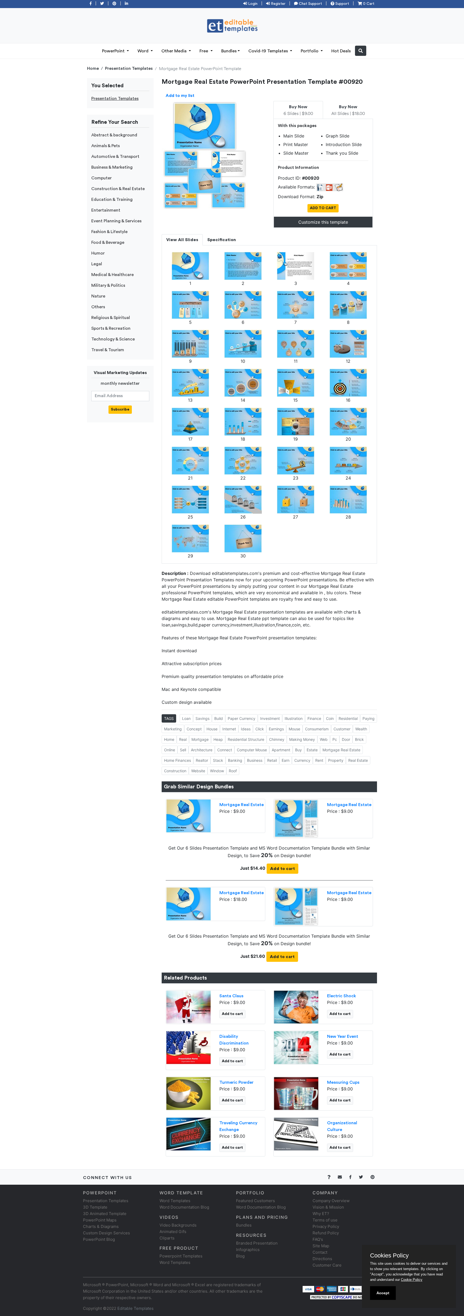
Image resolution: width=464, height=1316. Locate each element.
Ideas (246, 729)
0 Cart (368, 4)
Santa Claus (231, 996)
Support (341, 4)
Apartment (281, 750)
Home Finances (177, 760)
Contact (320, 1252)
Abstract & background (114, 135)
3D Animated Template (104, 1213)
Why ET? (321, 1213)
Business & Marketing (112, 167)
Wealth (361, 729)
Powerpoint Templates (181, 1256)
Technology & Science (113, 339)
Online (169, 750)
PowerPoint (114, 51)
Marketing (173, 729)
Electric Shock (341, 996)
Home (93, 68)
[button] (360, 51)
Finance (314, 718)
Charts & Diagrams (101, 1226)
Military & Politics (108, 285)
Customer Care (327, 1265)
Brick (359, 739)
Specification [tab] (221, 240)
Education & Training (112, 199)
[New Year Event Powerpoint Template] (296, 1047)
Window (217, 770)
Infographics (248, 1249)
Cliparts (167, 1238)
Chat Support (310, 4)
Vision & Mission (328, 1207)
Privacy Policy (326, 1226)
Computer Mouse (252, 750)
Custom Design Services (106, 1232)
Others (98, 307)
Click (259, 729)
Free (204, 51)
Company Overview (331, 1200)
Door (346, 739)
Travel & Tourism (107, 350)
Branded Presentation (257, 1243)
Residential (348, 718)
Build (218, 718)
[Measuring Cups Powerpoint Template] (296, 1093)
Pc (334, 739)
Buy (298, 750)
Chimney (276, 739)
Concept (194, 729)
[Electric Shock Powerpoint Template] (296, 1006)
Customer (342, 729)
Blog (240, 1256)
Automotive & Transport (115, 156)
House (212, 729)
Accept (382, 1293)
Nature (98, 296)
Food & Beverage (107, 242)
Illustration (294, 718)
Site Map (321, 1245)
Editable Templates (135, 1308)
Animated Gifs (173, 1231)
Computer (101, 178)
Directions (322, 1258)
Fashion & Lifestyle (109, 232)
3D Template (95, 1207)
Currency (302, 760)
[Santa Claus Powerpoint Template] (188, 1006)
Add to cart (282, 869)
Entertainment (105, 210)
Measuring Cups (343, 1082)
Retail (272, 760)
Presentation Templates (129, 68)
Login (252, 4)
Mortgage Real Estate (341, 750)
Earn (285, 760)
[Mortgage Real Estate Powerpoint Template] (188, 815)
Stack (218, 760)
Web (324, 739)
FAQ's (318, 1239)
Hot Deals (341, 51)
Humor (98, 253)
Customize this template (323, 222)
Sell (183, 750)
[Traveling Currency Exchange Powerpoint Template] (188, 1133)
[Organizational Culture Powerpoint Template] (296, 1133)
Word (143, 51)
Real (183, 739)
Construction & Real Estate (118, 189)
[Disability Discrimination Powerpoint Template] (188, 1047)
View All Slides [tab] (182, 240)
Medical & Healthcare (112, 275)
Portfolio (310, 51)
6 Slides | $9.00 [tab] (298, 110)
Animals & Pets (105, 146)
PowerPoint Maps (100, 1220)
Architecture (201, 750)
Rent (319, 760)
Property (335, 760)
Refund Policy (326, 1232)
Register (277, 4)
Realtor (202, 760)
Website (198, 770)
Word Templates (175, 1200)
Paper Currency (241, 718)
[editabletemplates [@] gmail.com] (343, 1177)
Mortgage (200, 739)
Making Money (302, 739)
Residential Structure (246, 739)
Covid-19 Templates (268, 51)
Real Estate (358, 760)
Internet (229, 729)
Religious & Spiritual (110, 318)
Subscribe (120, 409)
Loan (186, 718)
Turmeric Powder (236, 1082)
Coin (330, 718)
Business (254, 760)
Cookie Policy (411, 1280)
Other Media (174, 51)
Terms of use (325, 1220)
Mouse (294, 729)
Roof (233, 770)
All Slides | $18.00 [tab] (348, 110)
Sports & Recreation (110, 328)
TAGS (169, 718)
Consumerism (317, 729)
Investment (270, 718)
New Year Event (342, 1036)
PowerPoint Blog (99, 1239)
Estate (312, 750)
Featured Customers (255, 1200)
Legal (96, 264)
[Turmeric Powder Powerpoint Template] (188, 1093)
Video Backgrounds (178, 1225)
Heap (218, 739)
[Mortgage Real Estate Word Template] (296, 818)
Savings (202, 718)
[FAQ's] (332, 1177)
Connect (224, 750)
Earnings (276, 729)
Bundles (229, 51)
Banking (235, 760)
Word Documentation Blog (184, 1207)
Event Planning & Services (116, 221)
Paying (369, 718)
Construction (175, 770)
